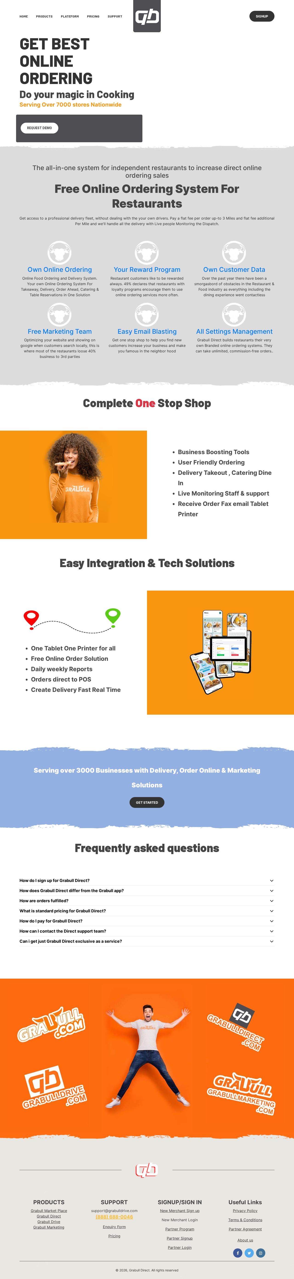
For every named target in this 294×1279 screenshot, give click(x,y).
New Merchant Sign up (180, 1210)
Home (24, 16)
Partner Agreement (245, 1229)
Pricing (93, 16)
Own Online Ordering (60, 269)
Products (44, 16)
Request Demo (39, 128)
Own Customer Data (234, 269)
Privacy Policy (245, 1210)
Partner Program (179, 1229)
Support (115, 16)
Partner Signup (180, 1238)
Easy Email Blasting (147, 331)
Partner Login (180, 1247)
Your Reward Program (147, 269)
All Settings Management (234, 331)
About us (245, 1240)
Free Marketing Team (60, 331)
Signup (262, 16)
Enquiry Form (114, 1226)
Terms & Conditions (245, 1220)
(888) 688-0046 (114, 1217)
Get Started (147, 802)
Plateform (70, 16)
